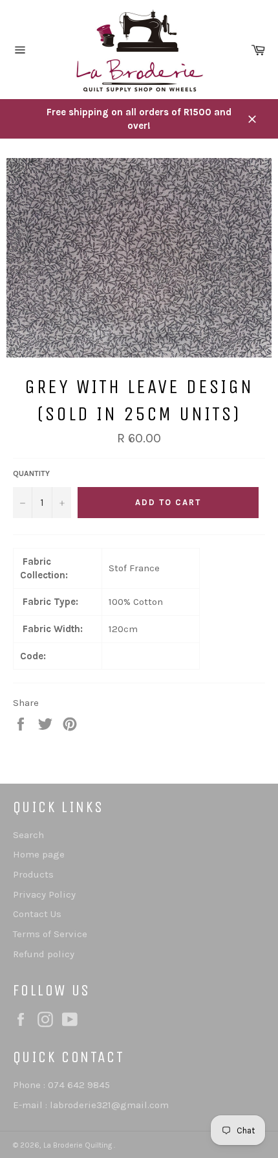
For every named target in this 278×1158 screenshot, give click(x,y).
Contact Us (37, 914)
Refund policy (43, 954)
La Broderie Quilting (78, 1145)
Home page (39, 854)
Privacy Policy (44, 894)
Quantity (31, 473)
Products (33, 874)
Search (28, 835)
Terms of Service (50, 934)
